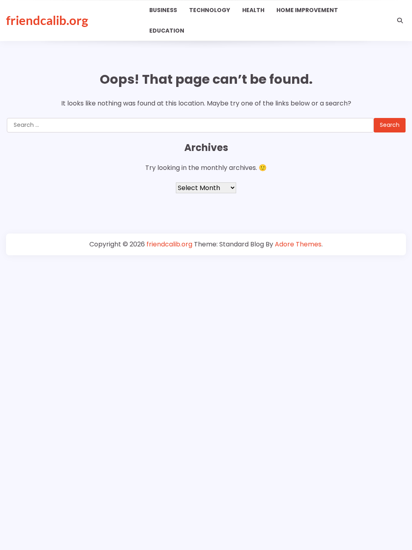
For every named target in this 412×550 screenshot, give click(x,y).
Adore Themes (298, 244)
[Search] (400, 20)
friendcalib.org (47, 20)
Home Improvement (307, 10)
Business (163, 10)
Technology (209, 10)
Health (253, 10)
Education (166, 31)
